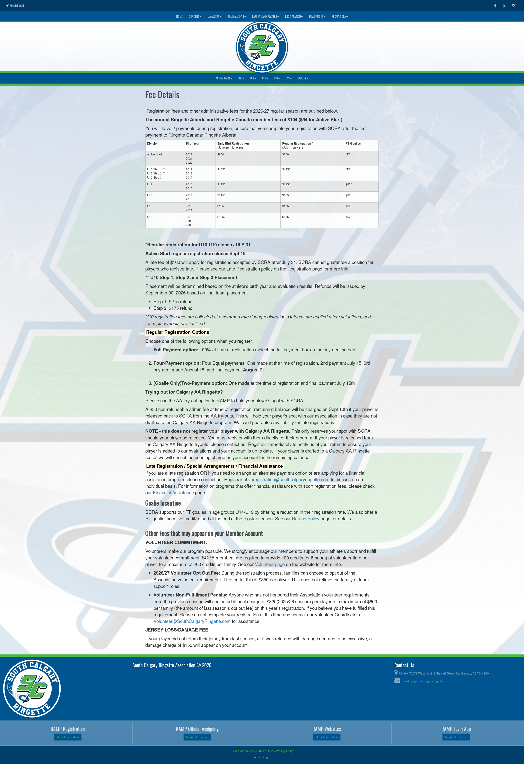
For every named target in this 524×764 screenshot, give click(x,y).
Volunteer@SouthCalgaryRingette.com (192, 621)
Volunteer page (270, 564)
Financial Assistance (173, 492)
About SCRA (339, 16)
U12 (252, 78)
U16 (276, 78)
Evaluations (316, 16)
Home (179, 16)
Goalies (302, 78)
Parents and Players (264, 16)
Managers (213, 16)
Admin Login (262, 757)
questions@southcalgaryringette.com (425, 681)
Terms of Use (264, 751)
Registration (293, 16)
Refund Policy (305, 518)
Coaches (194, 16)
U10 (240, 78)
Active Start (223, 78)
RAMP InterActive (241, 751)
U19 (288, 78)
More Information (67, 737)
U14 (264, 78)
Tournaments (236, 16)
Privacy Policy (285, 751)
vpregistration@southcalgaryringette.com (289, 479)
